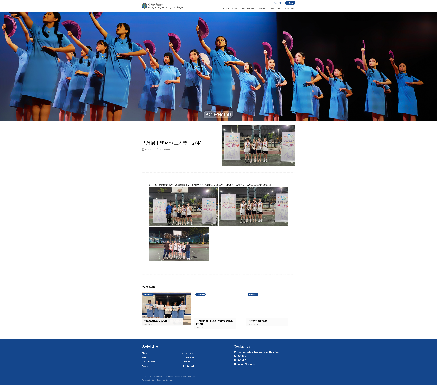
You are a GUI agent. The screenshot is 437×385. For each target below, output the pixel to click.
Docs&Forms (188, 357)
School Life (187, 353)
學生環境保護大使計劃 (155, 320)
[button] (289, 287)
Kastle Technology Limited (161, 380)
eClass (290, 3)
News (144, 357)
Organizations (148, 361)
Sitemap (186, 361)
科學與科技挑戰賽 (258, 320)
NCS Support (188, 366)
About (144, 353)
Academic (146, 366)
